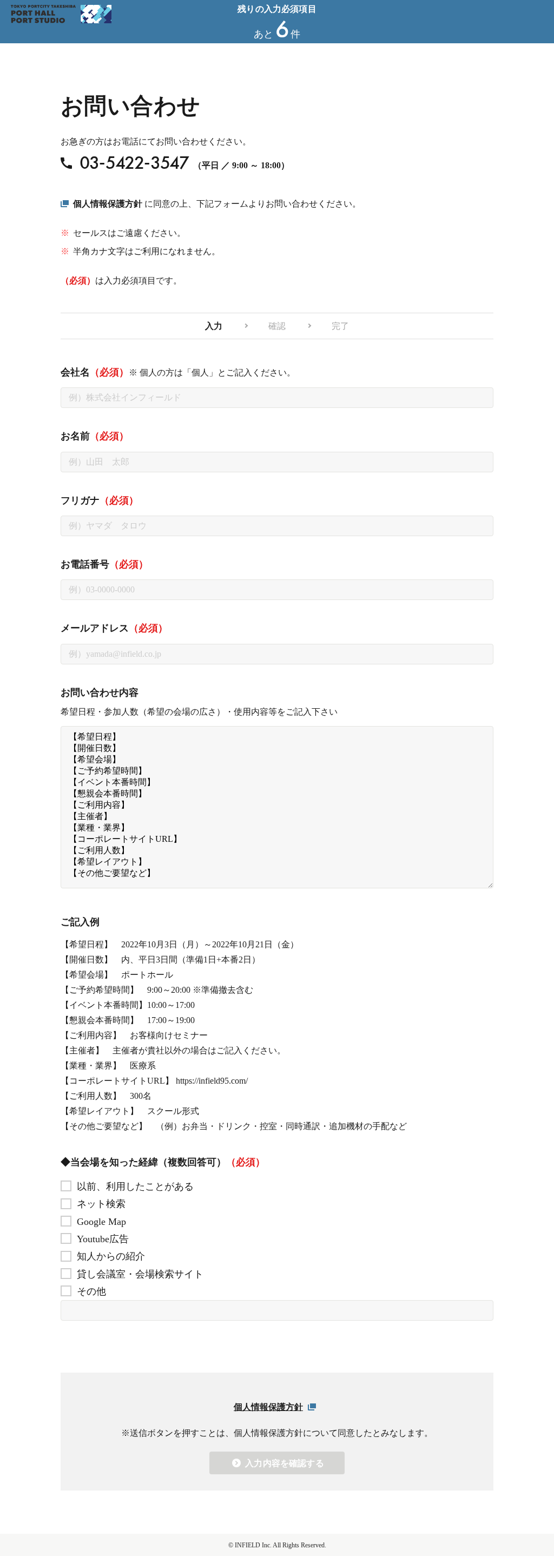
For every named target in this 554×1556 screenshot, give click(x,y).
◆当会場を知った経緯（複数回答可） (163, 1162)
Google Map (101, 1221)
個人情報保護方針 (107, 203)
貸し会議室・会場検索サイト (140, 1274)
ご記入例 (80, 922)
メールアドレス (114, 628)
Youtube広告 (103, 1239)
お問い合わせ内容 (99, 692)
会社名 (178, 372)
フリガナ (99, 500)
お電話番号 (104, 564)
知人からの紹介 (111, 1256)
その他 (91, 1291)
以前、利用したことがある (135, 1186)
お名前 (95, 436)
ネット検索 (101, 1203)
